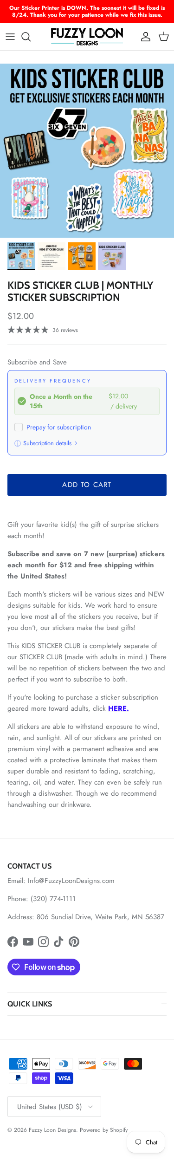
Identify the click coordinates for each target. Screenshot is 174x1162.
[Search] (30, 36)
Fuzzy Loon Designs (52, 1130)
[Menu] (10, 36)
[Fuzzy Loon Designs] (87, 36)
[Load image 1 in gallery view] (87, 151)
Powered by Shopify (104, 1130)
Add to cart (86, 485)
